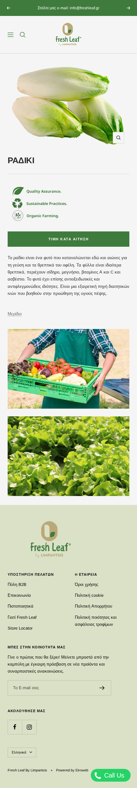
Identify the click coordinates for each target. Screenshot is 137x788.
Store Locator (20, 628)
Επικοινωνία (19, 595)
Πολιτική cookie (89, 595)
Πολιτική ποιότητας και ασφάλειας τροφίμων (96, 621)
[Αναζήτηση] (22, 35)
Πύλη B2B (17, 584)
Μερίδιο (15, 313)
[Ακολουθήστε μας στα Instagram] (29, 727)
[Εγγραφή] (102, 688)
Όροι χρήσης (86, 584)
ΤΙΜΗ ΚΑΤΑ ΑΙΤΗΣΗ (68, 239)
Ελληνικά (19, 752)
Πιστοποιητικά (20, 606)
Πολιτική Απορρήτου (93, 606)
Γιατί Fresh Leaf (22, 617)
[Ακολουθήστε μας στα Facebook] (15, 727)
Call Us (113, 775)
